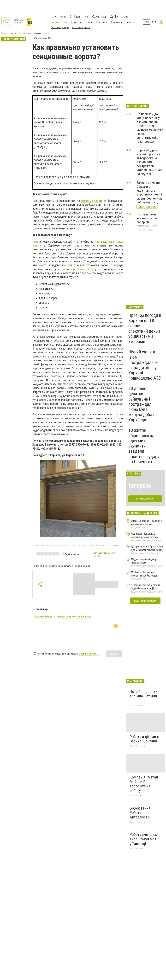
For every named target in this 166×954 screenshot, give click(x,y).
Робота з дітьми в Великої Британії (144, 739)
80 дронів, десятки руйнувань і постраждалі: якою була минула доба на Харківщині (143, 404)
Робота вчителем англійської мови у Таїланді (144, 839)
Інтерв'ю (139, 485)
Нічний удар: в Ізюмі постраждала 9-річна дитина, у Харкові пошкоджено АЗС (144, 365)
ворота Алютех (79, 269)
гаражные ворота (91, 200)
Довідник (81, 16)
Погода (89, 22)
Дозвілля (120, 16)
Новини (60, 16)
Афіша (101, 16)
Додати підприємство (145, 600)
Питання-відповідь (60, 27)
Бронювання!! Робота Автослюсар (141, 812)
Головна (4, 33)
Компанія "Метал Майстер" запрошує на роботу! (144, 784)
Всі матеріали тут (145, 498)
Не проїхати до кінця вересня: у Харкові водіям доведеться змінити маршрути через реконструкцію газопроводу (149, 127)
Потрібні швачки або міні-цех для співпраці (143, 696)
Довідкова (131, 22)
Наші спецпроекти (81, 27)
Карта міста (116, 22)
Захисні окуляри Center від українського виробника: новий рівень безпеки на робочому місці (149, 192)
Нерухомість (102, 22)
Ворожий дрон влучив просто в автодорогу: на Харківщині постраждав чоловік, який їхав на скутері (149, 162)
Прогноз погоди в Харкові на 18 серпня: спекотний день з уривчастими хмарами (144, 328)
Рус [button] (147, 21)
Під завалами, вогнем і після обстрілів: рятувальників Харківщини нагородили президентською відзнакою (148, 228)
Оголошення (77, 22)
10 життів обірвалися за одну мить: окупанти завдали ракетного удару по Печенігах (143, 446)
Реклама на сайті (59, 22)
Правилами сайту (89, 653)
